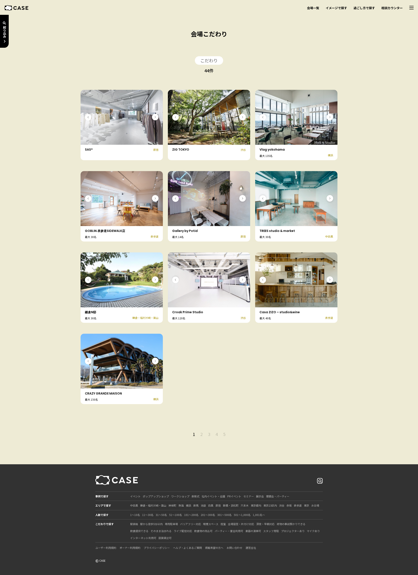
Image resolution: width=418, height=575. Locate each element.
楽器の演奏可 (253, 531)
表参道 (298, 505)
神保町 (172, 505)
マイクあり (313, 531)
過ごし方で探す (364, 8)
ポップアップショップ (156, 496)
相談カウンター (392, 8)
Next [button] (155, 117)
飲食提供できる (139, 531)
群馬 (196, 505)
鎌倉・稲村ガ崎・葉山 (153, 505)
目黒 (210, 505)
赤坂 (289, 505)
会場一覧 (313, 8)
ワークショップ (180, 496)
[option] (122, 117)
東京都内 (256, 505)
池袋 (203, 505)
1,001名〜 (259, 515)
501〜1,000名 (242, 515)
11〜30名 (147, 515)
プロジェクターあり (293, 531)
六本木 (245, 505)
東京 (306, 505)
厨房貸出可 (165, 538)
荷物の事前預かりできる (291, 524)
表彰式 (195, 496)
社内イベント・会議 (213, 496)
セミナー (248, 496)
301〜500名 (224, 515)
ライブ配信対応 (183, 531)
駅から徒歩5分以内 (151, 524)
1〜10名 (135, 515)
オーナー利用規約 (130, 547)
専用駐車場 (171, 524)
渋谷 (281, 505)
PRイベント (234, 496)
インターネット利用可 (143, 538)
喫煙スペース (210, 524)
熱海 (181, 505)
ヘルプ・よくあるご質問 (187, 547)
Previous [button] (88, 117)
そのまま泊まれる (161, 531)
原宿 (218, 505)
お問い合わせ (234, 547)
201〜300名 (208, 515)
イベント (135, 496)
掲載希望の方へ (214, 547)
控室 (223, 524)
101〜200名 (191, 515)
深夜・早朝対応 (265, 524)
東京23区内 (270, 505)
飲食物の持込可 (203, 531)
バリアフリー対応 (190, 524)
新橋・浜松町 (231, 505)
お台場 (315, 505)
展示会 (260, 496)
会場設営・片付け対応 (241, 524)
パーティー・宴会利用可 (229, 531)
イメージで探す (336, 8)
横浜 (188, 505)
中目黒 (134, 505)
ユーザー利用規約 (105, 547)
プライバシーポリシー (157, 547)
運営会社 (251, 547)
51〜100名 (175, 515)
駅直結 (134, 524)
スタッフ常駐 (271, 531)
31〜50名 (161, 515)
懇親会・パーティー (277, 496)
